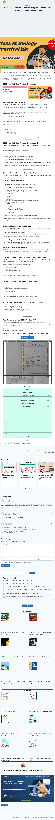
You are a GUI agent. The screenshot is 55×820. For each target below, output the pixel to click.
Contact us (51, 817)
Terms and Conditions (37, 817)
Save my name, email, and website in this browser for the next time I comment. (17, 562)
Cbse (4, 443)
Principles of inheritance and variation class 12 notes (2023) (22, 580)
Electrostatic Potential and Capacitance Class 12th (39, 759)
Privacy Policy (15, 817)
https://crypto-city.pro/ (11, 586)
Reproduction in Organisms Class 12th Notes (27, 477)
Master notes (23, 443)
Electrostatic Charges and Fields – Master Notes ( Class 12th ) (40, 735)
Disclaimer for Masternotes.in (25, 817)
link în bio (7, 523)
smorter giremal (9, 500)
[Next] (52, 475)
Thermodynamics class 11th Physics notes (40, 657)
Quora (30, 605)
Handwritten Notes (15, 443)
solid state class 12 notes (8, 711)
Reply (52, 500)
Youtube (27, 440)
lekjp (7, 580)
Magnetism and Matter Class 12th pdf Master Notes (9, 477)
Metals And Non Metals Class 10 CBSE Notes (39, 682)
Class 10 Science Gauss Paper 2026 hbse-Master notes (13, 633)
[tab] (25, 488)
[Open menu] (51, 2)
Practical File (27, 5)
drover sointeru (9, 589)
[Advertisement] (27, 27)
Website (39, 559)
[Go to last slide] (3, 475)
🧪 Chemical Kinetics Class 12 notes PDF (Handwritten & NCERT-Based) (12, 658)
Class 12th (9, 443)
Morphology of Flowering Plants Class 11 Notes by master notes (31, 586)
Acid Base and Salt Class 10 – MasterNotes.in (9, 735)
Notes (28, 443)
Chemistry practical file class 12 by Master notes (11, 450)
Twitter (24, 605)
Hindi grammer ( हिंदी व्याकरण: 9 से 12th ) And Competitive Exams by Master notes (42, 451)
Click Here (4, 804)
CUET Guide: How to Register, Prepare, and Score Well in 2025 (13, 682)
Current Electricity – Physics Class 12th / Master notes (12, 759)
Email (21, 559)
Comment (4, 544)
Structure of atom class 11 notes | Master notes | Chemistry (45, 477)
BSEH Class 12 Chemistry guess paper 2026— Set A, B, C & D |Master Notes (41, 633)
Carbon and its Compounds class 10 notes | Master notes (26, 593)
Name (3, 559)
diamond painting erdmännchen (13, 513)
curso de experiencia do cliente (12, 596)
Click (48, 395)
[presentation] (9, 467)
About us (45, 817)
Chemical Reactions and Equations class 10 (40, 711)
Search (32, 573)
